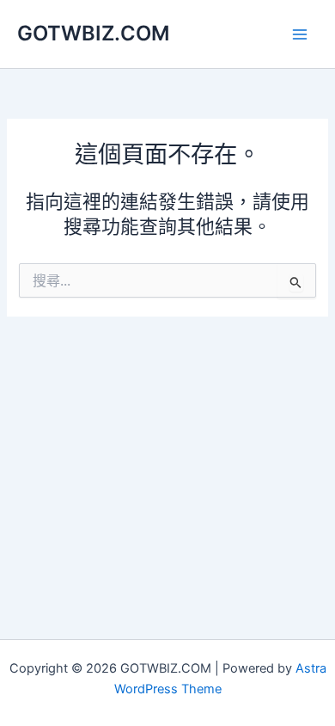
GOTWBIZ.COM (93, 33)
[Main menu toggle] (300, 34)
